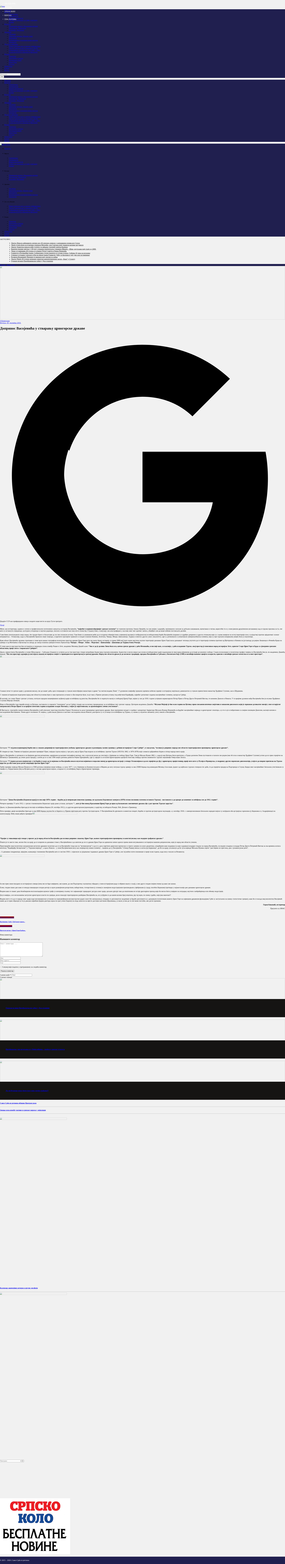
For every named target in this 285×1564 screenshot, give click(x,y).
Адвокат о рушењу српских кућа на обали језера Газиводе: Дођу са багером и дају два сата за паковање (50, 255)
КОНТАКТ (8, 15)
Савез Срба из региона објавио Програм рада (18, 1103)
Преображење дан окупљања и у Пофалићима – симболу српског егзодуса (35, 1049)
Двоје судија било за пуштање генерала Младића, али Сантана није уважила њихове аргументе (47, 245)
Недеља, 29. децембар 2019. (10, 323)
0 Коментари (5, 321)
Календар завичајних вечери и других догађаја (19, 1288)
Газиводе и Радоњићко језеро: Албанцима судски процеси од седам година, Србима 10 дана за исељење (50, 253)
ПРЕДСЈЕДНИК (9, 3)
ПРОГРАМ (8, 7)
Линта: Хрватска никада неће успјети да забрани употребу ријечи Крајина (39, 247)
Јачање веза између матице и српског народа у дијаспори (23, 1110)
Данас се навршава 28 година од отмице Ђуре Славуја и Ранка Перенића (39, 251)
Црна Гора (11, 265)
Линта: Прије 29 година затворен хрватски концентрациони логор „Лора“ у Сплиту (43, 259)
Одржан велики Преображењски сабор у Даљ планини (32, 261)
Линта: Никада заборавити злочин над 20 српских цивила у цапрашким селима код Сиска (45, 243)
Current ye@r (5, 975)
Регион (2, 265)
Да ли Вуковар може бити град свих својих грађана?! (27, 1091)
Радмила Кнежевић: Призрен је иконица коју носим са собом (34, 257)
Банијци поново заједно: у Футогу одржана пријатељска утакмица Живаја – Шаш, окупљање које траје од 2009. (53, 249)
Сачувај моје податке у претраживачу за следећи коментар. (24, 967)
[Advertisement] (142, 1482)
